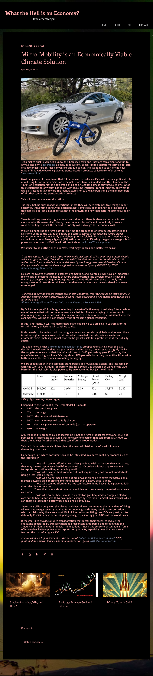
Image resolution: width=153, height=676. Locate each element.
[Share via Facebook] (22, 554)
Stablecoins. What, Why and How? (26, 604)
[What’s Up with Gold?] (125, 585)
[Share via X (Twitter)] (30, 554)
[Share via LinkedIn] (37, 554)
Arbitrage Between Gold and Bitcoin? (75, 604)
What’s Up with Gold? (119, 602)
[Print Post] (52, 554)
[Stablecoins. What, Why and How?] (28, 585)
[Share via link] (44, 554)
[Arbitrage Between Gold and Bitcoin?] (76, 585)
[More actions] (130, 46)
